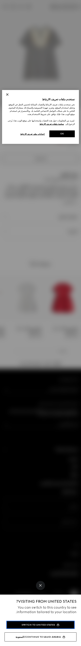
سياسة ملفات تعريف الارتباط (52, 124)
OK (62, 133)
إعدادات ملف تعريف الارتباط (32, 134)
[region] (40, 117)
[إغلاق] (7, 94)
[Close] (40, 585)
